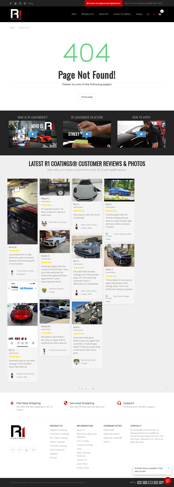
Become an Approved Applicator (86, 435)
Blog (31, 3)
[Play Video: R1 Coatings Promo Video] (87, 134)
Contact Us (82, 460)
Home (12, 28)
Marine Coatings (57, 442)
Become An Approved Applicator (104, 3)
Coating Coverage (85, 445)
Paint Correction (57, 450)
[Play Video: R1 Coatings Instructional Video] (141, 134)
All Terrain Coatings (58, 446)
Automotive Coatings (59, 434)
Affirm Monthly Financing (83, 454)
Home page (87, 97)
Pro (74, 14)
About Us (81, 430)
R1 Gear (53, 458)
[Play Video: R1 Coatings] (32, 134)
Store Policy (82, 464)
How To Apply (122, 14)
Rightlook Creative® (113, 438)
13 (93, 388)
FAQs (139, 14)
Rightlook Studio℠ (112, 434)
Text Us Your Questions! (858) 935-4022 (143, 3)
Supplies (53, 454)
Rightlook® (109, 430)
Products (88, 14)
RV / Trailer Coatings (59, 438)
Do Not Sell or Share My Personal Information (68, 482)
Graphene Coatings (58, 430)
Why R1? (104, 14)
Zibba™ (107, 442)
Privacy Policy (83, 468)
